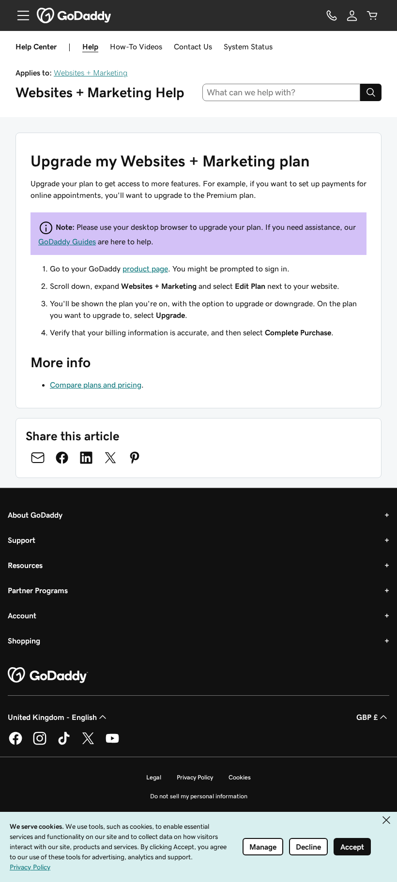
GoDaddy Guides (67, 241)
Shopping (24, 640)
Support (21, 540)
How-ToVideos (136, 46)
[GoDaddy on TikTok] (64, 743)
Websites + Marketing (91, 72)
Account (22, 615)
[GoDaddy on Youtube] (112, 743)
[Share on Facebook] (62, 458)
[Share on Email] (38, 458)
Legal (153, 777)
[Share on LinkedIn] (86, 458)
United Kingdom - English (52, 717)
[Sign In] (352, 15)
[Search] (371, 92)
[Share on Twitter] (110, 458)
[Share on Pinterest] (134, 458)
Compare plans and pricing (95, 385)
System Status (248, 46)
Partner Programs (38, 590)
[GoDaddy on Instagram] (39, 743)
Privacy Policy (195, 777)
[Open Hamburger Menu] (19, 15)
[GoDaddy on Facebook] (15, 743)
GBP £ (367, 717)
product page (145, 268)
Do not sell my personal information (198, 796)
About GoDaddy (35, 515)
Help (90, 46)
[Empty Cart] (372, 15)
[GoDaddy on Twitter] (88, 743)
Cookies (240, 777)
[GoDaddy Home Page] (48, 675)
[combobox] (281, 92)
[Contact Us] (331, 15)
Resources (25, 565)
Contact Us (193, 46)
